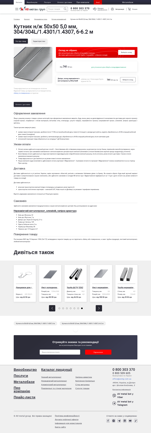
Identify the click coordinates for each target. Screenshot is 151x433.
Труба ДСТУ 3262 (75, 287)
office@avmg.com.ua (122, 379)
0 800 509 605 (121, 373)
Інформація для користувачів (68, 423)
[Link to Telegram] (119, 420)
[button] (52, 308)
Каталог (19, 2)
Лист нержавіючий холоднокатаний (101, 287)
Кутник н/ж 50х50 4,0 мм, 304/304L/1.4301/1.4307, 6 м (35, 323)
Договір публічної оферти (66, 419)
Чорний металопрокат (51, 377)
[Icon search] (65, 9)
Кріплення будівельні (85, 381)
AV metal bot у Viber (125, 395)
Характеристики (39, 41)
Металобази (24, 381)
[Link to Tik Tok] (135, 420)
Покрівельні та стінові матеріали (56, 388)
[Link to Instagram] (113, 420)
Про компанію (22, 389)
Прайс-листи (24, 397)
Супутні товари (82, 388)
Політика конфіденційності (67, 416)
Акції (98, 2)
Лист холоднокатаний (50, 287)
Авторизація (119, 9)
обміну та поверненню (22, 93)
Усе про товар (20, 41)
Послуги (47, 2)
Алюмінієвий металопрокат (53, 384)
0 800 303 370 (80, 8)
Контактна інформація (122, 389)
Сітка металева (82, 384)
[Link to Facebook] (108, 420)
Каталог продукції (56, 369)
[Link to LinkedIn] (124, 420)
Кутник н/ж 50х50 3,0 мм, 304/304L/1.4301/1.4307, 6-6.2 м (82, 323)
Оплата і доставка (64, 2)
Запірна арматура (83, 377)
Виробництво (32, 2)
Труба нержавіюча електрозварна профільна (126, 287)
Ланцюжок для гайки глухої (25, 287)
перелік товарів (63, 239)
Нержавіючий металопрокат (54, 381)
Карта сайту (60, 427)
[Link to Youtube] (130, 420)
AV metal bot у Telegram (125, 403)
